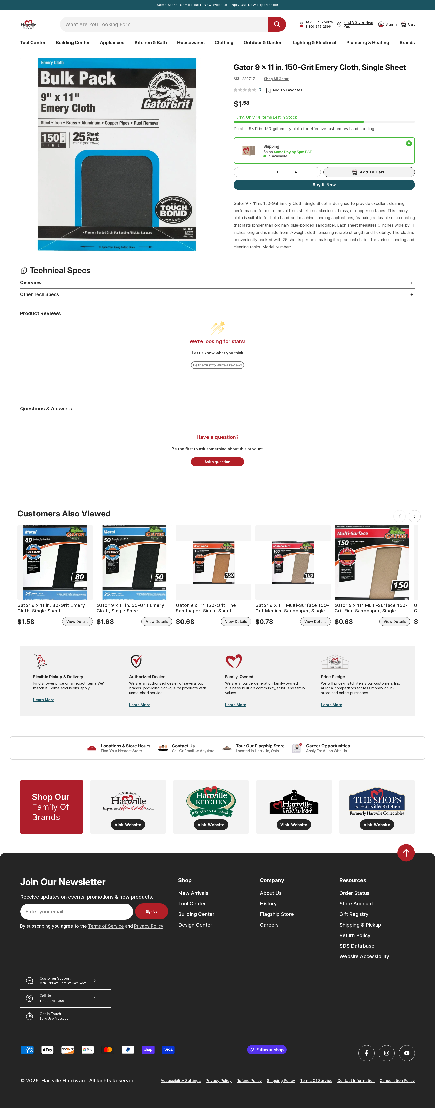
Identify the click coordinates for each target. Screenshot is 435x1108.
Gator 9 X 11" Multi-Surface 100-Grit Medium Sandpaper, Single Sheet (292, 608)
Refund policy (249, 1080)
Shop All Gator (276, 79)
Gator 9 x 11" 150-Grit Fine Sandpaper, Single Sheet (206, 608)
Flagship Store (277, 914)
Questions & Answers (46, 408)
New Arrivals (193, 893)
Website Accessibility (364, 956)
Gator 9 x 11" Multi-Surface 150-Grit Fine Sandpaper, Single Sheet (371, 608)
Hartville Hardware (64, 1081)
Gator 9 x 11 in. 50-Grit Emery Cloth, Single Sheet (130, 608)
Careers (269, 925)
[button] (33, 42)
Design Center (195, 925)
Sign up (152, 911)
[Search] (277, 24)
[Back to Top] (406, 853)
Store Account (356, 904)
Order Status (354, 893)
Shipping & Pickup (360, 925)
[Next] (415, 516)
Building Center (196, 914)
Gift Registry (353, 914)
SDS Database (356, 946)
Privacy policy (219, 1080)
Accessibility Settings (181, 1080)
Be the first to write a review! (217, 365)
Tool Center (192, 904)
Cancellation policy (397, 1080)
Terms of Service (106, 926)
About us (271, 893)
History (268, 904)
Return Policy (354, 935)
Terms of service (316, 1080)
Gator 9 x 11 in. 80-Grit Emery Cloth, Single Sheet (51, 608)
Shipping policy (281, 1080)
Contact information (356, 1080)
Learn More (43, 699)
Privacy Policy (148, 926)
